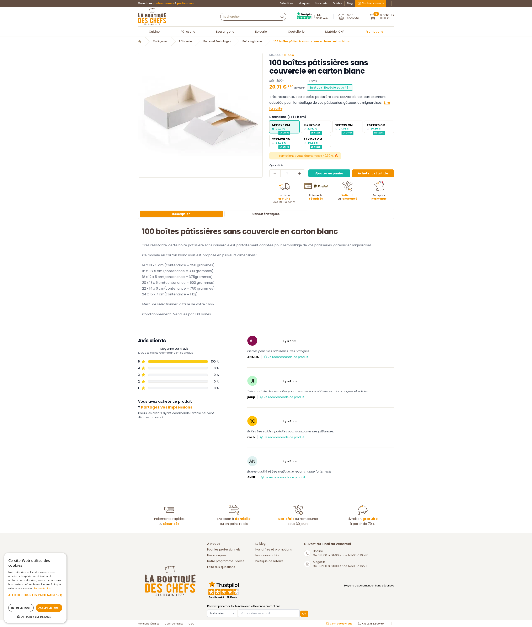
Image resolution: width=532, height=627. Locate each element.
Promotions (374, 32)
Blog (350, 3)
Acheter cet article (373, 173)
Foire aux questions (221, 567)
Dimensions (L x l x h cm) (287, 117)
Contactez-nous (373, 3)
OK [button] (304, 614)
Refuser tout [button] (21, 608)
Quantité (276, 165)
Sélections (286, 3)
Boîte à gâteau (252, 41)
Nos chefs (321, 3)
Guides (337, 3)
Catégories (160, 41)
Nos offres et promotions (273, 549)
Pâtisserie (188, 32)
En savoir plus (42, 588)
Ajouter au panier (329, 173)
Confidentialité (174, 623)
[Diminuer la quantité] (275, 173)
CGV (191, 623)
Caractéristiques (266, 214)
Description (181, 214)
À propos (213, 544)
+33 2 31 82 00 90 (373, 623)
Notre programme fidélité (225, 561)
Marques (304, 3)
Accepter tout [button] (49, 608)
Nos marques (216, 555)
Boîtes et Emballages (217, 41)
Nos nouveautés (267, 555)
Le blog (260, 544)
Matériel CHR (335, 32)
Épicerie (261, 32)
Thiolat (289, 55)
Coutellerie (296, 32)
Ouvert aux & (166, 3)
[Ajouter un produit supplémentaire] (299, 173)
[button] (35, 597)
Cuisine (154, 32)
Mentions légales (148, 623)
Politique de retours (269, 561)
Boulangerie (225, 32)
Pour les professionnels (223, 549)
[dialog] (35, 588)
